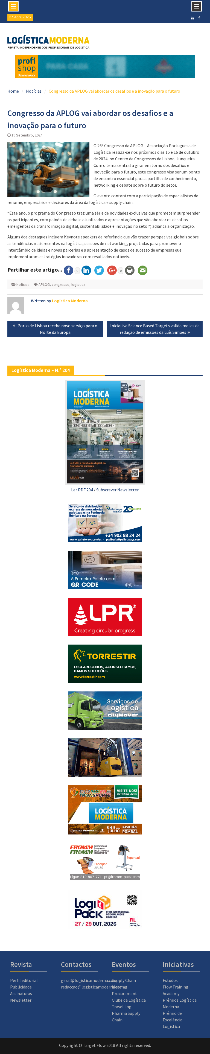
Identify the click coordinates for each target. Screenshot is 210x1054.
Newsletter (20, 1000)
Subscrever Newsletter (117, 489)
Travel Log (122, 1006)
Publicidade (21, 987)
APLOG (44, 284)
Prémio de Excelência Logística (172, 1019)
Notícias (23, 284)
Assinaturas (21, 993)
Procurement (124, 993)
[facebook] (199, 17)
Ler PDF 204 (82, 489)
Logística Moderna (70, 300)
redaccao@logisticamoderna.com (92, 987)
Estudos (170, 980)
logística (78, 284)
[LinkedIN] (192, 17)
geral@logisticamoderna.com (89, 980)
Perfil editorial (24, 980)
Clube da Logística (129, 1000)
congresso (60, 284)
